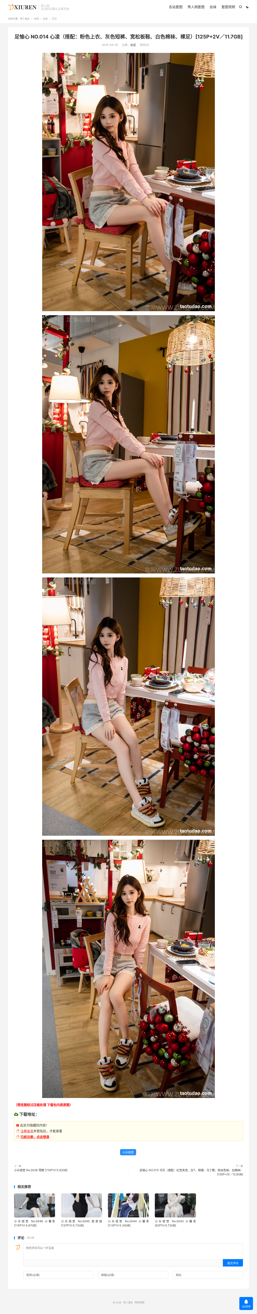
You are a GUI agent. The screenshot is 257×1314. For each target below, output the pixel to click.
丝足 (45, 18)
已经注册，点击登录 (34, 1137)
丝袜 (213, 7)
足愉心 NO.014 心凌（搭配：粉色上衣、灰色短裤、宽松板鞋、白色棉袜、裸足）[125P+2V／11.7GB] (128, 37)
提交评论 (233, 1263)
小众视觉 (128, 1152)
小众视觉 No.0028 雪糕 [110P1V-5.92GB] (40, 1170)
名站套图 (176, 7)
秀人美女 (22, 7)
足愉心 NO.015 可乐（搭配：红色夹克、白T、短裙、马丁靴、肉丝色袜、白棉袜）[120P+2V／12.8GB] (191, 1172)
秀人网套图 (196, 7)
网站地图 (139, 1302)
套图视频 (228, 7)
